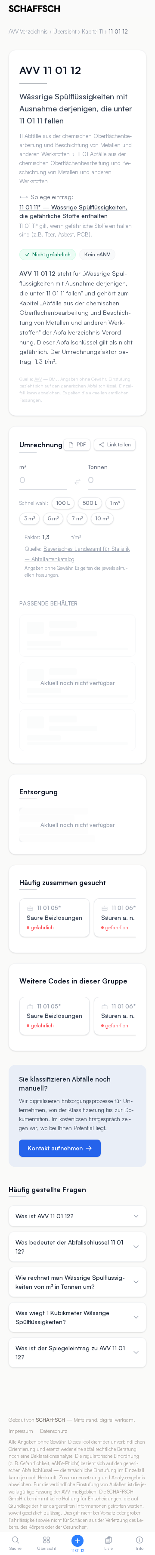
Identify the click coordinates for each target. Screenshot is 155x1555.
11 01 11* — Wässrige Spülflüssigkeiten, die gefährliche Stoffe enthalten (73, 211)
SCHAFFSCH (50, 1420)
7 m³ (77, 518)
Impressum (21, 1431)
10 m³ (102, 518)
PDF (81, 444)
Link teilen (119, 444)
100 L (63, 503)
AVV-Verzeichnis (28, 31)
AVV (38, 378)
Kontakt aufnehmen (55, 1148)
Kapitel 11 (92, 31)
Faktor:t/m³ (53, 537)
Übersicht (64, 31)
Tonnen (98, 467)
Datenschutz (53, 1431)
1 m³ (115, 503)
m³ (22, 467)
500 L (90, 503)
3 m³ (29, 518)
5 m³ (53, 518)
